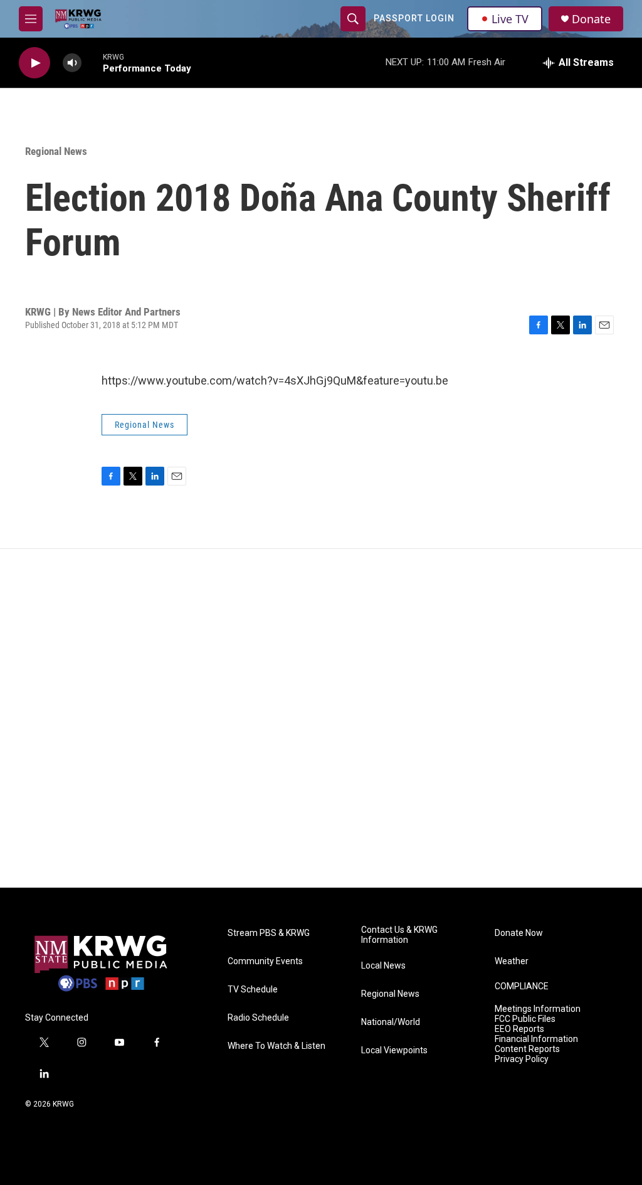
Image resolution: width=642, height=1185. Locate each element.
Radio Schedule (258, 1018)
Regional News (56, 151)
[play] (34, 63)
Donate (591, 19)
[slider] (92, 62)
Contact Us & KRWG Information (399, 935)
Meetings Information (538, 1009)
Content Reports (527, 1049)
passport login (414, 18)
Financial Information (536, 1039)
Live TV (510, 18)
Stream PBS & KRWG (269, 933)
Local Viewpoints (394, 1050)
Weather (512, 961)
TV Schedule (253, 989)
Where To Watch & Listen (276, 1046)
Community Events (265, 961)
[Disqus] (321, 718)
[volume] (72, 63)
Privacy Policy (522, 1059)
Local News (383, 965)
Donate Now (519, 933)
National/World (390, 1022)
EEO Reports (519, 1029)
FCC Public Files (525, 1019)
